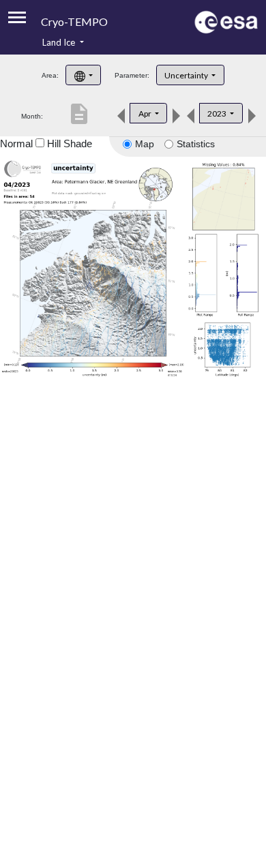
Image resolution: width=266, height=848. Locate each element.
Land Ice (59, 42)
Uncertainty (186, 75)
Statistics (196, 143)
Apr (145, 113)
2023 (217, 113)
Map (144, 143)
